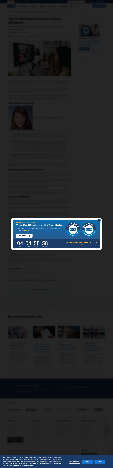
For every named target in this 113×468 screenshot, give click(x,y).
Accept (100, 461)
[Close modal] (99, 220)
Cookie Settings (74, 461)
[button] (24, 236)
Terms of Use (17, 465)
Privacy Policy (28, 465)
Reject (87, 461)
